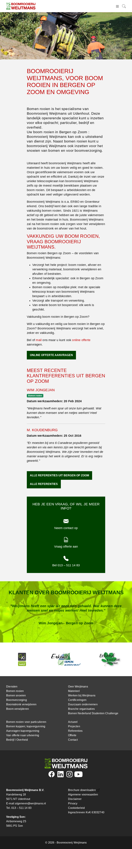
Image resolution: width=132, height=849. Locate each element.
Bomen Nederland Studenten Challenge (93, 713)
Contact (73, 739)
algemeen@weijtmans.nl (30, 803)
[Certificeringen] (22, 659)
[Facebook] (51, 775)
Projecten (74, 726)
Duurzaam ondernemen (83, 704)
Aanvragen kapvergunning (22, 730)
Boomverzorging (16, 699)
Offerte (72, 735)
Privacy (72, 803)
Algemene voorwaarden (83, 794)
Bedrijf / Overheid (17, 739)
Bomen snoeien (16, 695)
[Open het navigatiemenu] (117, 6)
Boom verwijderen (17, 708)
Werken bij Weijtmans (81, 695)
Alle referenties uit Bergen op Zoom (59, 475)
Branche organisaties (81, 708)
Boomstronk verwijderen (21, 704)
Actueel (73, 721)
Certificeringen (77, 699)
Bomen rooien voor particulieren (26, 721)
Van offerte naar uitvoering (22, 735)
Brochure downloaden (82, 790)
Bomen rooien (15, 691)
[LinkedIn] (60, 775)
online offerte (81, 340)
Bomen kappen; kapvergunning (25, 726)
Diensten (12, 686)
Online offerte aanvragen (51, 355)
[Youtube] (78, 775)
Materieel (74, 691)
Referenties (75, 730)
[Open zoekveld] (123, 6)
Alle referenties (44, 484)
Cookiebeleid (76, 807)
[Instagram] (69, 775)
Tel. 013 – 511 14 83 (18, 807)
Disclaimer (74, 799)
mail (39, 340)
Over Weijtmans (78, 686)
